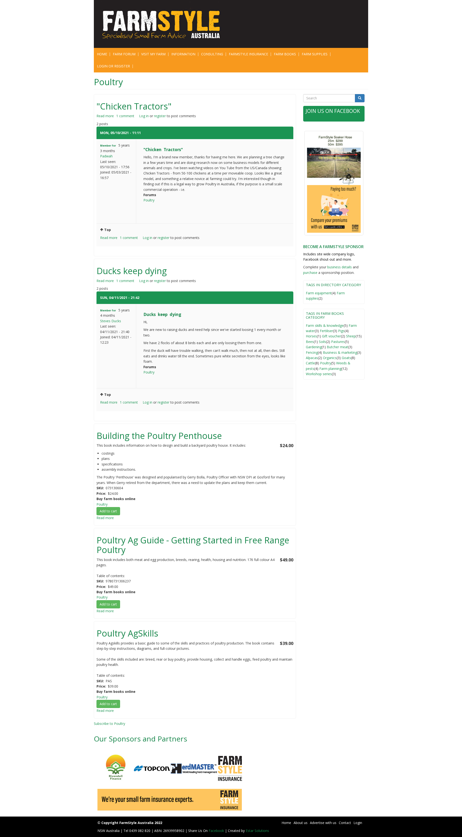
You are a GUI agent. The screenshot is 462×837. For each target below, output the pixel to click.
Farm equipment (319, 293)
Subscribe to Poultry (109, 723)
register (160, 116)
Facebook (217, 830)
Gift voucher (331, 336)
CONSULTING (212, 54)
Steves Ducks (110, 321)
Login (357, 822)
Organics (330, 357)
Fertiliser (326, 330)
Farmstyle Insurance (248, 54)
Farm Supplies (314, 54)
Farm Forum (124, 54)
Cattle (310, 363)
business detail (338, 267)
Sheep (351, 336)
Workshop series (319, 374)
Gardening (314, 347)
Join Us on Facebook (333, 111)
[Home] (164, 24)
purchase (310, 272)
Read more (105, 116)
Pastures (338, 341)
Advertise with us (323, 822)
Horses (311, 336)
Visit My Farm (153, 54)
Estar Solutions (257, 830)
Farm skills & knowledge (325, 325)
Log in (144, 116)
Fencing (312, 352)
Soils (322, 341)
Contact (345, 822)
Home (102, 54)
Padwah (106, 156)
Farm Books (285, 54)
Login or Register (113, 66)
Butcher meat (337, 347)
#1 (144, 132)
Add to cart (108, 511)
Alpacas (312, 357)
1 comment (125, 116)
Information (183, 54)
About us (301, 822)
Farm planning (330, 368)
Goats (346, 357)
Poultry (148, 200)
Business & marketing (340, 352)
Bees (310, 341)
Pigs (341, 330)
